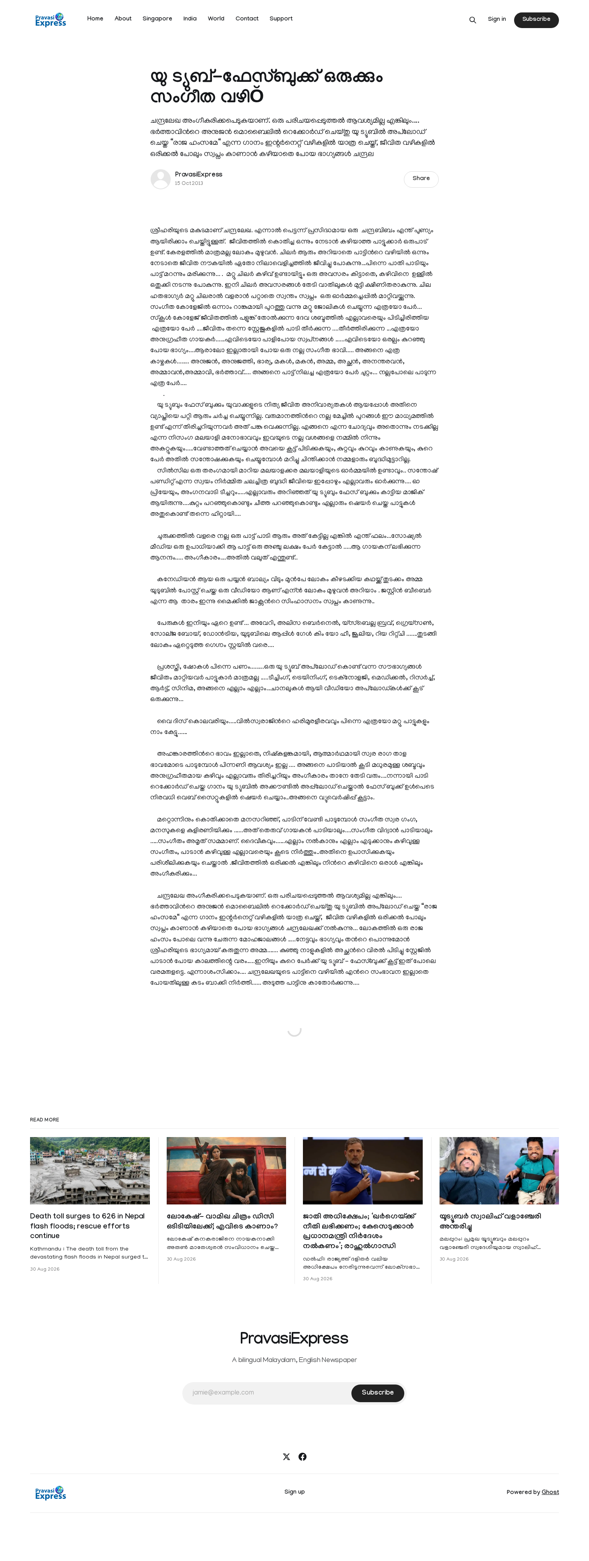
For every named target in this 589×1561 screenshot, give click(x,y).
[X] (286, 1457)
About (123, 19)
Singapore (157, 19)
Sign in (497, 20)
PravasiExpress (198, 175)
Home (95, 19)
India (190, 19)
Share (421, 179)
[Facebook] (303, 1457)
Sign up (294, 1492)
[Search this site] (472, 20)
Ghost (550, 1493)
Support (281, 19)
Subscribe (536, 20)
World (216, 19)
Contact (247, 19)
